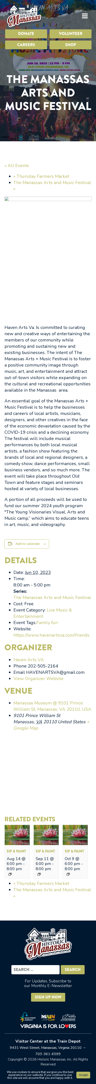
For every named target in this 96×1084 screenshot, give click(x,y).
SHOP (70, 45)
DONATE (26, 33)
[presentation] (17, 843)
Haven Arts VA (28, 660)
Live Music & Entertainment (42, 613)
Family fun (47, 623)
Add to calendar (27, 544)
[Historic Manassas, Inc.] (24, 15)
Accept (83, 1075)
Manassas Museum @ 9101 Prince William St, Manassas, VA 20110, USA (52, 706)
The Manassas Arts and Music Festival (52, 598)
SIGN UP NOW (48, 997)
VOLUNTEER (70, 33)
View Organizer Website (38, 679)
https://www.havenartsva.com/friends (51, 635)
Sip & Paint (16, 851)
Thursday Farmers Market (41, 176)
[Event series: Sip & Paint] (10, 874)
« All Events (16, 166)
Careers (26, 45)
